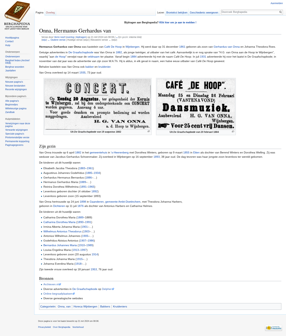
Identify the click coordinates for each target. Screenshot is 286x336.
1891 (83, 186)
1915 (79, 259)
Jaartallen (10, 70)
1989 (89, 245)
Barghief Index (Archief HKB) (17, 62)
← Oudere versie (57, 39)
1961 (90, 168)
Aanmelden (277, 3)
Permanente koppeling (17, 141)
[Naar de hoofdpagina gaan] (17, 15)
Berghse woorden (14, 67)
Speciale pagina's (14, 133)
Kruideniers (120, 306)
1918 (78, 263)
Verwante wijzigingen (16, 130)
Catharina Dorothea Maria (59, 222)
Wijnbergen (132, 46)
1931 (203, 56)
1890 (80, 222)
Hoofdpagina (12, 37)
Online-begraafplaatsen (57, 293)
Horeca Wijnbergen (85, 306)
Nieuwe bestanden (15, 85)
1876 (80, 205)
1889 (83, 182)
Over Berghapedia (61, 327)
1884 (133, 56)
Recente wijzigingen (16, 89)
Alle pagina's (12, 101)
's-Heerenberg (120, 152)
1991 (88, 222)
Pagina (39, 12)
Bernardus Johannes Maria (60, 245)
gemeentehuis (98, 152)
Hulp (7, 45)
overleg (70, 37)
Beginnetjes (11, 104)
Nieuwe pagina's (14, 81)
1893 (157, 156)
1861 (182, 46)
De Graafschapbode (80, 52)
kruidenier (104, 66)
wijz (44, 39)
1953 (94, 269)
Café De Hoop (113, 46)
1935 (82, 72)
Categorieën (47, 306)
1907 (83, 240)
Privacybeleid (44, 327)
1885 (89, 172)
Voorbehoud (78, 327)
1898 (83, 201)
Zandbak (10, 112)
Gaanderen (97, 201)
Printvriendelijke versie (17, 137)
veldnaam (94, 56)
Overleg (50, 12)
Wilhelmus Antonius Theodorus (62, 231)
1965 (91, 186)
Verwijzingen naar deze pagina (17, 125)
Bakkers (105, 306)
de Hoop (60, 56)
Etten (196, 152)
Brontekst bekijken (176, 12)
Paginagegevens (14, 145)
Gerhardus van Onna (227, 46)
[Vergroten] (148, 131)
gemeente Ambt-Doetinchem (122, 201)
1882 (119, 52)
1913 (76, 249)
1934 (97, 172)
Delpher (107, 288)
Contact (9, 41)
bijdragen (81, 37)
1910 (82, 245)
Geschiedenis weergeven (204, 12)
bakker (89, 66)
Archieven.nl (51, 284)
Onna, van (64, 306)
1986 (91, 240)
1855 (186, 152)
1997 (83, 249)
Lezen (160, 12)
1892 (94, 191)
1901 (85, 226)
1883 (82, 168)
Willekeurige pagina (15, 108)
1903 (86, 231)
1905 (85, 235)
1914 (95, 254)
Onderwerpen (12, 56)
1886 (89, 177)
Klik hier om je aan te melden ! (177, 22)
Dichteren (59, 205)
